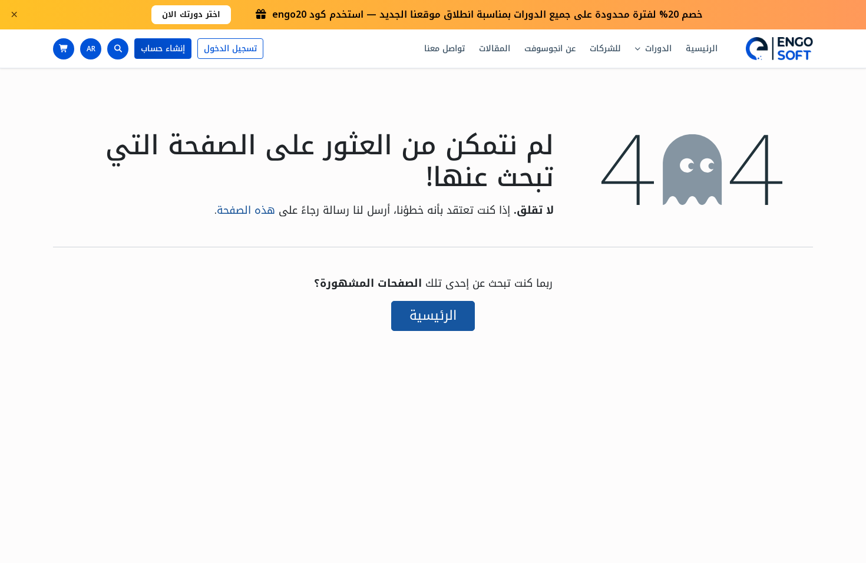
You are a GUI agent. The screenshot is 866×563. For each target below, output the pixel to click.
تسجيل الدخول (230, 49)
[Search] (117, 48)
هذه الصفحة (246, 210)
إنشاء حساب (163, 49)
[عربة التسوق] (63, 49)
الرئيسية (433, 315)
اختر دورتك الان (191, 14)
